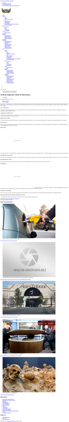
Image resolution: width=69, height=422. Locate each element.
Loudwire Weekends (10, 59)
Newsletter (4, 39)
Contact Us (4, 40)
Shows (6, 18)
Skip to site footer (10, 0)
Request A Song (7, 46)
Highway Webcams (8, 37)
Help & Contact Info (8, 41)
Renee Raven (7, 22)
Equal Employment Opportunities (8, 399)
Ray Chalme (2, 99)
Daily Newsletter (8, 45)
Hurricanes (7, 199)
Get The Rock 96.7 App (7, 4)
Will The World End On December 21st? (7, 394)
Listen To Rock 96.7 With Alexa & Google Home (11, 5)
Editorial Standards (6, 403)
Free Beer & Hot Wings (9, 19)
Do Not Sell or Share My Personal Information (10, 410)
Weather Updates (8, 36)
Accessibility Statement (7, 408)
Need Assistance (5, 402)
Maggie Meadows (8, 21)
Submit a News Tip (8, 47)
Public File (4, 401)
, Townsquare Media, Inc (11, 421)
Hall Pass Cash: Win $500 (7, 3)
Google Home (7, 29)
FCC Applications (6, 404)
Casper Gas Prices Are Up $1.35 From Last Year (8, 240)
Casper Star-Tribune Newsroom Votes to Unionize (9, 316)
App (5, 27)
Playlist (4, 31)
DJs (5, 17)
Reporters (10, 199)
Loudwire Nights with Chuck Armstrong (14, 58)
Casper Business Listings (7, 412)
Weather (4, 34)
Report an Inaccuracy (6, 405)
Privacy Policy (5, 407)
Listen (4, 25)
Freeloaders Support (8, 48)
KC (5, 20)
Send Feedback (7, 42)
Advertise (6, 43)
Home (4, 15)
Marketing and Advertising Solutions (9, 400)
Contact (4, 411)
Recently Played (7, 32)
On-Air (4, 16)
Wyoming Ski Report (8, 38)
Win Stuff (4, 33)
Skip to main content (3, 0)
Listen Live (7, 26)
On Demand (7, 30)
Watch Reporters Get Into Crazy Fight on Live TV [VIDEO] (10, 355)
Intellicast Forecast (8, 35)
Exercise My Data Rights (7, 409)
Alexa (6, 28)
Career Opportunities (8, 44)
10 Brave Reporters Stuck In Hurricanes (12, 198)
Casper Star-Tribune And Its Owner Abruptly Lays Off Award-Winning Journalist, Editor (15, 279)
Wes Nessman (7, 23)
